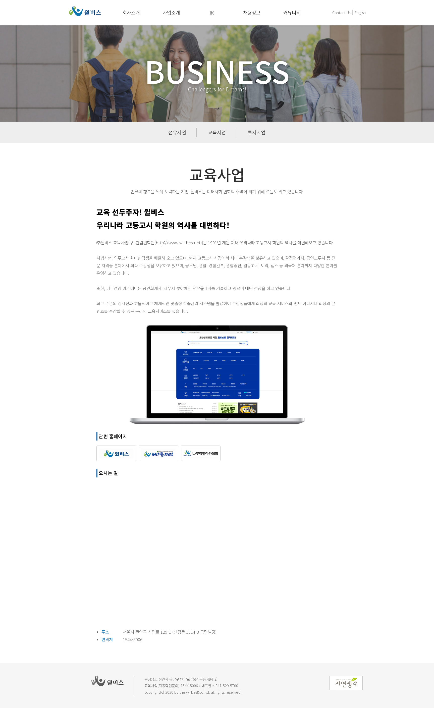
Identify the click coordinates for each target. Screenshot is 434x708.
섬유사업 (177, 132)
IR (211, 12)
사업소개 (171, 12)
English (360, 12)
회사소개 (131, 12)
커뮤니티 (291, 12)
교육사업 (217, 132)
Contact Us (341, 12)
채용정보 (251, 12)
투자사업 (257, 132)
